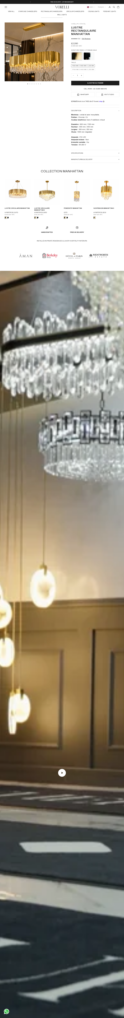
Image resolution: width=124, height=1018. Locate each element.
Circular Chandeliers (75, 11)
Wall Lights (62, 15)
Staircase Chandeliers (27, 11)
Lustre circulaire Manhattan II (42, 209)
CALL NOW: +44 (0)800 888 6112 (95, 89)
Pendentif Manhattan (73, 208)
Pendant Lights (109, 11)
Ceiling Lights (93, 11)
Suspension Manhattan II (103, 208)
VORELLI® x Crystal (78, 24)
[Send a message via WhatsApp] (6, 1011)
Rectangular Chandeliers (51, 11)
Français (101, 7)
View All (11, 11)
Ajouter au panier (95, 83)
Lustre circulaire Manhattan (17, 208)
